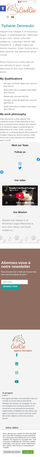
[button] (3, 8)
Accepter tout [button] (28, 452)
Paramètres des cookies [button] (12, 452)
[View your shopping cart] (13, 17)
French (24, 2)
